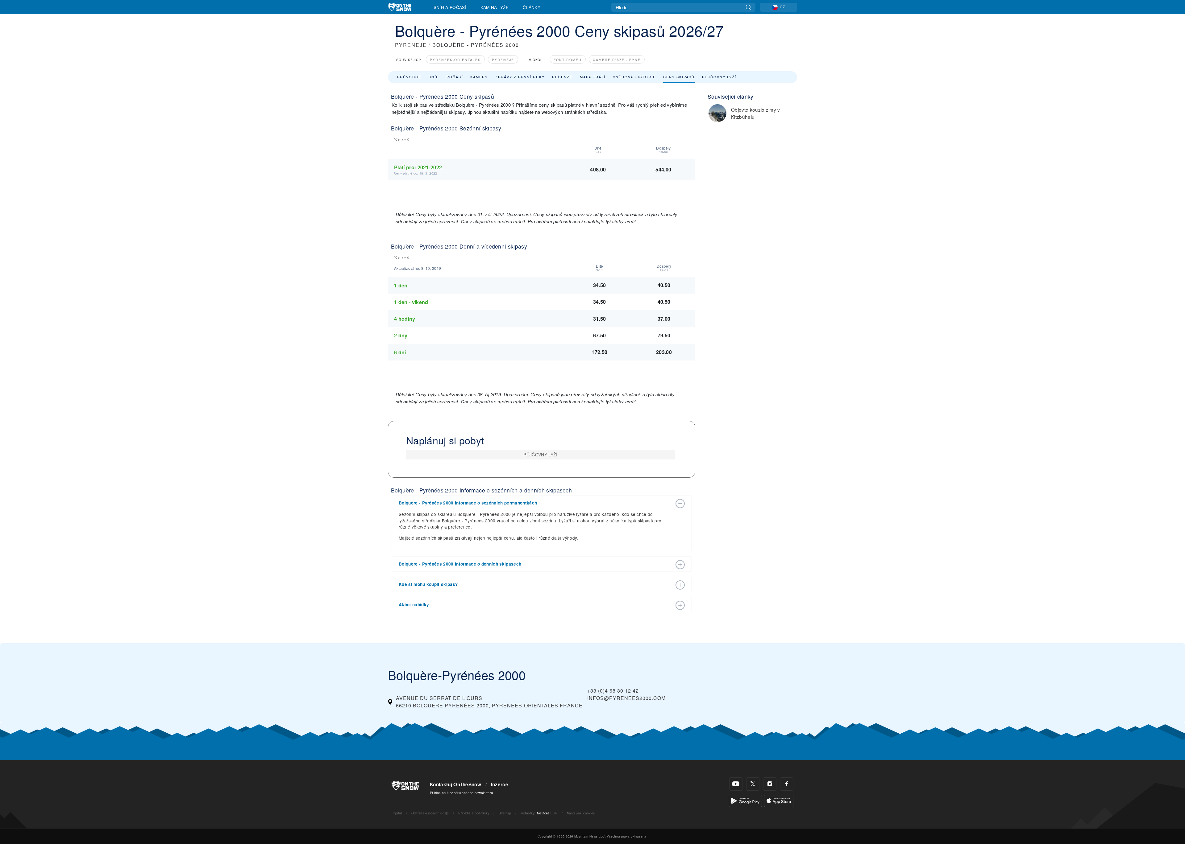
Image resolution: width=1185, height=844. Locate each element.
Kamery (479, 76)
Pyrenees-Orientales (455, 59)
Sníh (434, 76)
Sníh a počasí (450, 7)
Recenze (562, 76)
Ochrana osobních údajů (430, 813)
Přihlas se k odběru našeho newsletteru (461, 792)
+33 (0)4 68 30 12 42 (613, 690)
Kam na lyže (494, 7)
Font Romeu (568, 59)
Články (531, 7)
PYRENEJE (411, 44)
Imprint (397, 813)
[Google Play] (745, 800)
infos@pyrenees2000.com (626, 698)
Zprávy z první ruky (520, 76)
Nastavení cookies (581, 813)
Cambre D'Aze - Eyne (617, 59)
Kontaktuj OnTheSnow (455, 784)
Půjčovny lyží (719, 76)
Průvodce (409, 76)
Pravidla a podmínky (473, 813)
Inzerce (499, 784)
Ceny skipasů (679, 76)
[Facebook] (786, 784)
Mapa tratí (592, 76)
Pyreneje (503, 59)
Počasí (455, 76)
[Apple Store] (778, 800)
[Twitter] (752, 784)
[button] (535, 502)
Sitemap (505, 813)
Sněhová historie (634, 76)
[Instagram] (769, 784)
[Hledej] (748, 7)
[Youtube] (735, 784)
